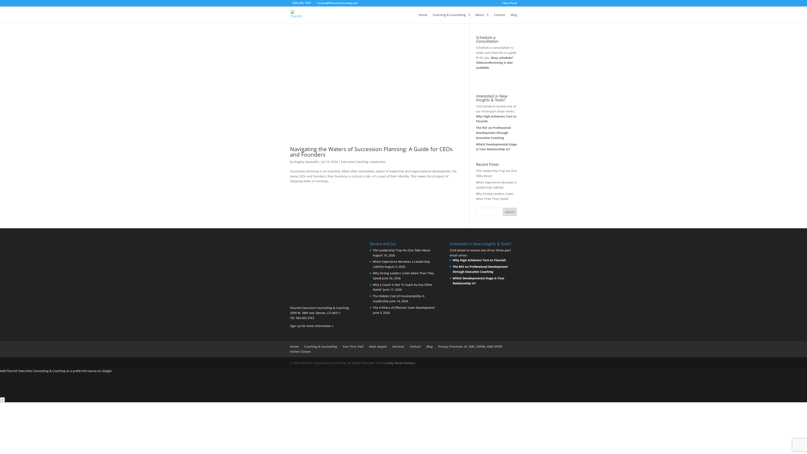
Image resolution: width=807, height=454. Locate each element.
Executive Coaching (354, 162)
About (479, 15)
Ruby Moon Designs (400, 363)
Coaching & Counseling (449, 15)
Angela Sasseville (306, 162)
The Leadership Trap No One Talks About (401, 250)
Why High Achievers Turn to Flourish (479, 260)
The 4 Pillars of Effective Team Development (404, 308)
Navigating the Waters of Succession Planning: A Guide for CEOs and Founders (371, 151)
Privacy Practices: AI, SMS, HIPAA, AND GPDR (470, 346)
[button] (403, 385)
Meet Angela (378, 346)
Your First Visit (353, 346)
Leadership (377, 162)
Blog (514, 15)
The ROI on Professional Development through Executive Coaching (493, 133)
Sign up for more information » (312, 326)
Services (398, 346)
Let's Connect (494, 82)
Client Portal (509, 3)
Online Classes (300, 352)
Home (423, 15)
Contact (499, 15)
